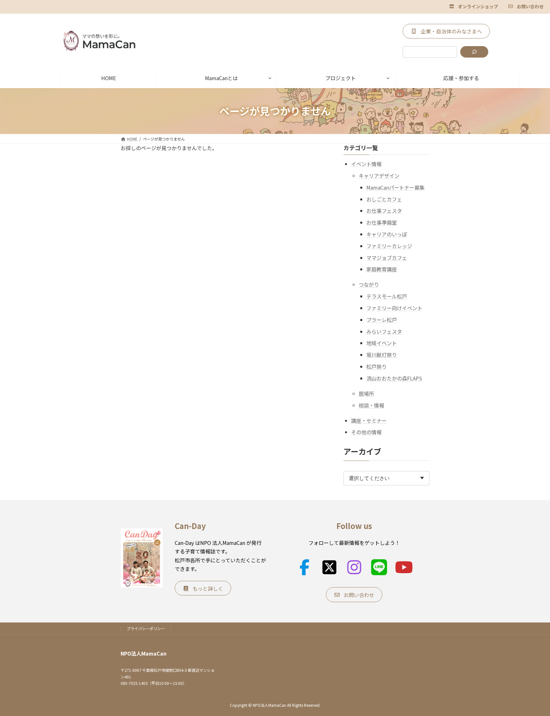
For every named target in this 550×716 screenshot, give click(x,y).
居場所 (366, 393)
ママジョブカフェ (386, 257)
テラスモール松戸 (386, 296)
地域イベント (381, 343)
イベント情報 (366, 164)
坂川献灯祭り (381, 354)
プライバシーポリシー (146, 628)
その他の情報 (366, 432)
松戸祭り (376, 366)
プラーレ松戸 (381, 319)
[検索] (474, 52)
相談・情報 (371, 405)
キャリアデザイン (379, 175)
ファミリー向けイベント (394, 308)
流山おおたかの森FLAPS (394, 378)
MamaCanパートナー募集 (395, 187)
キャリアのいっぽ (386, 234)
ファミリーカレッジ (389, 245)
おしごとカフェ (384, 199)
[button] (473, 6)
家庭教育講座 (381, 269)
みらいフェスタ (384, 331)
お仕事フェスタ (384, 210)
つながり (369, 284)
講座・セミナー (369, 420)
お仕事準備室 (381, 222)
